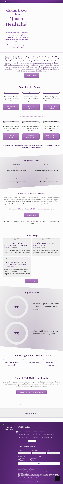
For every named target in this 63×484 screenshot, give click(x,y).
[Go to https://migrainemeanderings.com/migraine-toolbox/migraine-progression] (51, 122)
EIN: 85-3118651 (27, 473)
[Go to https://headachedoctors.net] (31, 404)
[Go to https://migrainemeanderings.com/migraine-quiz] (31, 93)
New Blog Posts (33, 459)
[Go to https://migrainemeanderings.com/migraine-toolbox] (51, 93)
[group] (16, 168)
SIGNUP (39, 463)
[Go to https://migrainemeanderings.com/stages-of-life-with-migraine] (11, 122)
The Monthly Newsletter (22, 459)
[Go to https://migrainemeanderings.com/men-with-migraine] (31, 122)
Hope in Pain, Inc (50, 471)
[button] (4, 432)
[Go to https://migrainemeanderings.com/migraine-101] (11, 93)
